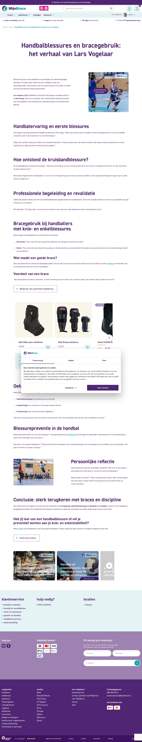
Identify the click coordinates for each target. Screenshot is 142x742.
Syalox (39, 714)
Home (5, 27)
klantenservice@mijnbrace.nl (119, 695)
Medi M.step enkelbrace (68, 342)
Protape (40, 711)
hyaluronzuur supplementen (13, 720)
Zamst (39, 720)
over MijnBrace (117, 15)
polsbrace (6, 698)
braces (10, 15)
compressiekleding (9, 723)
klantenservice (78, 692)
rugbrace (5, 708)
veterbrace (110, 263)
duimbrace (6, 711)
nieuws (11, 27)
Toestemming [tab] (37, 360)
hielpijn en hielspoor (10, 717)
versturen (137, 663)
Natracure (41, 717)
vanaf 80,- (14, 20)
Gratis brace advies (28, 538)
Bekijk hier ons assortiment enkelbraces (36, 289)
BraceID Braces (43, 695)
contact (21, 528)
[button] (71, 2)
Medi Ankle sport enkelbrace (31, 342)
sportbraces (23, 15)
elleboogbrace (8, 702)
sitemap (110, 739)
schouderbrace (8, 705)
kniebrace (6, 692)
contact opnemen (44, 604)
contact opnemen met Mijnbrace (85, 695)
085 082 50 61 (113, 692)
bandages (37, 15)
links (74, 705)
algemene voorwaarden (53, 739)
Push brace (41, 698)
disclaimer (97, 739)
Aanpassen (69, 388)
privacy (71, 739)
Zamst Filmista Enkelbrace (109, 342)
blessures (47, 15)
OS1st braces (42, 705)
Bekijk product (48, 347)
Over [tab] (104, 360)
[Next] (109, 337)
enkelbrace (72, 434)
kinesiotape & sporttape (12, 726)
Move (39, 708)
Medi (39, 692)
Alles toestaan (102, 388)
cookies (83, 739)
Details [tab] (71, 360)
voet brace (6, 714)
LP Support (41, 702)
